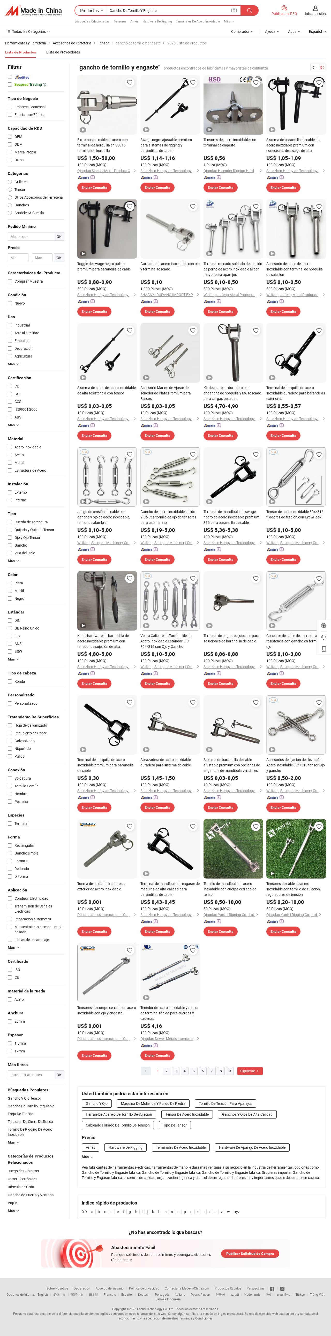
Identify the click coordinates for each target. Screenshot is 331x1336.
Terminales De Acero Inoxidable (198, 21)
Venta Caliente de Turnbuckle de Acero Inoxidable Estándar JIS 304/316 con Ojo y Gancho (165, 641)
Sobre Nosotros (57, 1288)
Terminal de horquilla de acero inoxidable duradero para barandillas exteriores (295, 393)
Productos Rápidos (228, 1288)
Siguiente (248, 1070)
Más (85, 1157)
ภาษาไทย (283, 1294)
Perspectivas (256, 1288)
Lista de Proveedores (63, 52)
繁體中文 (77, 1294)
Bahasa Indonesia (168, 1299)
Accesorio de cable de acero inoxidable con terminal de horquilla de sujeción (294, 269)
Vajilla (12, 1202)
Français (110, 1294)
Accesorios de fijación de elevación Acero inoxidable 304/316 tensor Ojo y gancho (295, 765)
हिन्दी (269, 1294)
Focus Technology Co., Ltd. (155, 1309)
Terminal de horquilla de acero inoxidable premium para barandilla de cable (105, 765)
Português (162, 1294)
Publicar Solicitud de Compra (250, 1254)
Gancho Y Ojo (97, 1103)
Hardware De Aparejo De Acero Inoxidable (252, 1147)
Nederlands (252, 1294)
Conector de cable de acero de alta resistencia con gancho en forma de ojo (294, 641)
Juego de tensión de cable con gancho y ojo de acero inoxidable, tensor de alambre (103, 517)
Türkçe (300, 1294)
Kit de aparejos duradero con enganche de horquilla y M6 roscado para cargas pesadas (232, 393)
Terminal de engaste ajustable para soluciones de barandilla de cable (231, 638)
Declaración (82, 1288)
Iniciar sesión (315, 13)
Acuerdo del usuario (110, 1288)
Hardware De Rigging (157, 21)
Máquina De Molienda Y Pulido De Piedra (153, 1103)
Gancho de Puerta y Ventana (31, 1194)
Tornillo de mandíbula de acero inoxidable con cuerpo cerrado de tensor (230, 889)
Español (127, 1294)
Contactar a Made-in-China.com (187, 1288)
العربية (234, 1294)
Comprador (240, 31)
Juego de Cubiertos (23, 1170)
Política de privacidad (144, 1288)
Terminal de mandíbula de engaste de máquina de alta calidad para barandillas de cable (170, 889)
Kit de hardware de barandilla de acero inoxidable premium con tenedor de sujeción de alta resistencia (103, 641)
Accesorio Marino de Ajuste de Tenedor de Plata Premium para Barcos (165, 393)
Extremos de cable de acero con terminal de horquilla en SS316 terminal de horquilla (102, 145)
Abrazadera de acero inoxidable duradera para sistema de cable (165, 762)
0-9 (84, 1211)
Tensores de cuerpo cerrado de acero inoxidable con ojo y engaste (106, 1010)
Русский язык (200, 1294)
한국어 (220, 1294)
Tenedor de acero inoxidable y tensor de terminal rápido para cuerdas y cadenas (169, 1013)
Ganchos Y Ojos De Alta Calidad (247, 1114)
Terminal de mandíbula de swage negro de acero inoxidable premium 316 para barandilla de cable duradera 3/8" (231, 517)
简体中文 (59, 1294)
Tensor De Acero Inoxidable (187, 1114)
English (42, 1294)
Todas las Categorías (29, 31)
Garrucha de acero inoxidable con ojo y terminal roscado (170, 266)
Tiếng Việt (317, 1294)
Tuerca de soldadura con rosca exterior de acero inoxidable (101, 886)
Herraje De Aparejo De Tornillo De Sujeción (119, 1114)
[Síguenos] (272, 1288)
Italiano (180, 1294)
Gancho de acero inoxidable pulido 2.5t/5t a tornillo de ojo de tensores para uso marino (168, 517)
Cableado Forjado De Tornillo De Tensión (118, 1125)
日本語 (93, 1294)
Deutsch (143, 1294)
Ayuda (270, 31)
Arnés (134, 21)
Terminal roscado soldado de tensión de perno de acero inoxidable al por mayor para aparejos (233, 269)
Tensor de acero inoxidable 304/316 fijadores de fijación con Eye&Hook (295, 514)
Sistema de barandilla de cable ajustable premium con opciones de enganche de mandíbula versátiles (232, 765)
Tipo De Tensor (175, 1125)
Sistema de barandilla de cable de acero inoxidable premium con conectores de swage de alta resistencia (292, 145)
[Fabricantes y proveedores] (33, 10)
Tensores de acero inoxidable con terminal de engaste (230, 142)
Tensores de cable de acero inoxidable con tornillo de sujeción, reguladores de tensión (293, 889)
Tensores (120, 21)
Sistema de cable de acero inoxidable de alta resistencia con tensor (106, 390)
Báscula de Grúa (21, 1186)
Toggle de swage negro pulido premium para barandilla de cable (104, 266)
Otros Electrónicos (22, 1178)
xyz (237, 1211)
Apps (292, 31)
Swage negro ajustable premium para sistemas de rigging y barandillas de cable (166, 145)
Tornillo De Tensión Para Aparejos (225, 1103)
